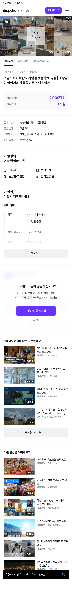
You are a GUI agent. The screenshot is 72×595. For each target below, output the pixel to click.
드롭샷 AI (19, 3)
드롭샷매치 (7, 3)
